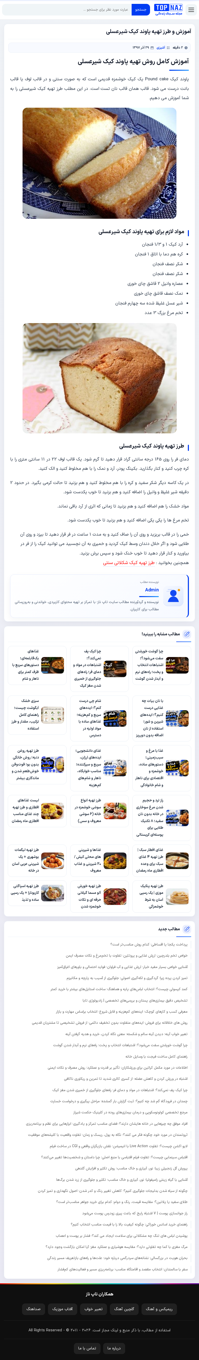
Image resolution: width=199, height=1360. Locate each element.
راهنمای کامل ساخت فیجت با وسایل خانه (156, 1056)
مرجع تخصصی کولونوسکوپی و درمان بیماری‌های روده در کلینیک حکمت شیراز (130, 1112)
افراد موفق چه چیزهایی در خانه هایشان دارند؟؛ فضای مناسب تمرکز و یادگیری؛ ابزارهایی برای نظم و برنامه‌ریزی (107, 1124)
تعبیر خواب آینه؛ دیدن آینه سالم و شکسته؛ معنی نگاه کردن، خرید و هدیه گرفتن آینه (126, 1034)
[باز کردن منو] (191, 9)
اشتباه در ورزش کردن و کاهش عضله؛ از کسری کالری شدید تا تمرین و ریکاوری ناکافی (126, 1079)
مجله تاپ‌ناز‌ (168, 10)
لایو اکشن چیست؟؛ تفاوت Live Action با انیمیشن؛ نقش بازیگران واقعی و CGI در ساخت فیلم (119, 1146)
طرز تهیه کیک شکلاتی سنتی (129, 562)
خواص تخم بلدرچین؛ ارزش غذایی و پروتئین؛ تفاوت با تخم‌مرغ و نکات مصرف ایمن (127, 955)
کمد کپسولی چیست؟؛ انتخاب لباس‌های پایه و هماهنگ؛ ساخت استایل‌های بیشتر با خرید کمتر (119, 989)
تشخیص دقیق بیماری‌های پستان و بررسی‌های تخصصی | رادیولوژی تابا (135, 1000)
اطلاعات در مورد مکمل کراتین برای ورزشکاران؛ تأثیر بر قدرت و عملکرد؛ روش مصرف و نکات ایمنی (118, 1067)
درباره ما (114, 1348)
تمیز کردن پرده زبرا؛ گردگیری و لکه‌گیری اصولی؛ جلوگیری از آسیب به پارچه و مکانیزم (127, 978)
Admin (152, 590)
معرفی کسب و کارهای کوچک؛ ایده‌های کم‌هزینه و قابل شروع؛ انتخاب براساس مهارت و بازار (122, 1011)
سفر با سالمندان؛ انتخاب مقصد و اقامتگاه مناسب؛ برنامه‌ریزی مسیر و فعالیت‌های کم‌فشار (123, 1269)
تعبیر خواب (93, 1309)
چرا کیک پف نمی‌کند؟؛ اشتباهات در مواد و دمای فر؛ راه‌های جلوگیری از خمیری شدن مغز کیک (120, 1090)
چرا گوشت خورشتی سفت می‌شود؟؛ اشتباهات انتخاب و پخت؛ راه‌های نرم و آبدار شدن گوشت (120, 1045)
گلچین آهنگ (124, 1309)
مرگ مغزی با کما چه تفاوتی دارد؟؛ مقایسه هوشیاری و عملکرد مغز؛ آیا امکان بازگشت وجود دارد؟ (117, 1247)
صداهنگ (33, 1309)
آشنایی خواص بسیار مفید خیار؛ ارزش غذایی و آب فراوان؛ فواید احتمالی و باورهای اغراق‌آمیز (122, 967)
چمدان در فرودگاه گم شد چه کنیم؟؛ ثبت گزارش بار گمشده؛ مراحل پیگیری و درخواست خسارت (119, 1101)
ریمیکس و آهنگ (159, 1309)
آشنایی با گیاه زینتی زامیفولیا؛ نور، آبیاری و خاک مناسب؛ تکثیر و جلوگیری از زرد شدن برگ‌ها (122, 1180)
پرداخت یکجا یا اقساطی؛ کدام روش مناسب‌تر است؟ (149, 944)
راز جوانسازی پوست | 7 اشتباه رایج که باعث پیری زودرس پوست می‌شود (135, 1213)
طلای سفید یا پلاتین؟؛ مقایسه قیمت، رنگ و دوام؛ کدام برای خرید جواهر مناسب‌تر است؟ (122, 1202)
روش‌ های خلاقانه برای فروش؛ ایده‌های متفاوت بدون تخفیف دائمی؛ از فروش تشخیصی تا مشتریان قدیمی (110, 1023)
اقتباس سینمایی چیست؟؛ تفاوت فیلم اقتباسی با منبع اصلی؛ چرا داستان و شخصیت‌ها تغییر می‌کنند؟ (114, 1157)
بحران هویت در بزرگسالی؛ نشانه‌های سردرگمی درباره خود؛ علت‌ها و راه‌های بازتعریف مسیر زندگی (117, 1258)
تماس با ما (87, 1348)
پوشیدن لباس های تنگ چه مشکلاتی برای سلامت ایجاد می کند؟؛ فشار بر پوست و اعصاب (122, 1236)
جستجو (140, 9)
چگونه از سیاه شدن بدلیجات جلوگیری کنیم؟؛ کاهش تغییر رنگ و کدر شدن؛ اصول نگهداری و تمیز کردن (113, 1191)
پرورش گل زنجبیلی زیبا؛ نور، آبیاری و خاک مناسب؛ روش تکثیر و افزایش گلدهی (131, 1168)
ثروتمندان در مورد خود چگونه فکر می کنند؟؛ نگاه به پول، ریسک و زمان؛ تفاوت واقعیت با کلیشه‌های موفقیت (108, 1135)
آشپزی (161, 47)
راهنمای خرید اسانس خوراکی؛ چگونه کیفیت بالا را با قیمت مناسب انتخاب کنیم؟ (129, 1224)
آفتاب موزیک (62, 1309)
